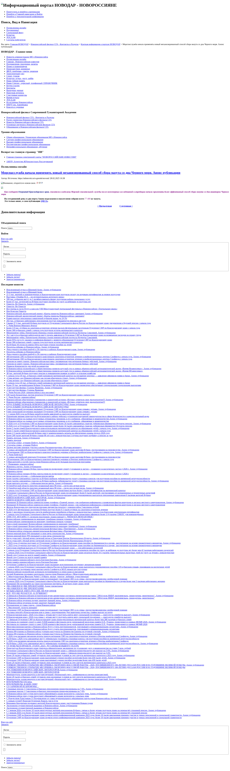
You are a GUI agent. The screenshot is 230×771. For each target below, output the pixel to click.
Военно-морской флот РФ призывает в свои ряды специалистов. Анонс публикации (44, 533)
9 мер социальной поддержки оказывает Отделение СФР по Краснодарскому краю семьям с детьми (51, 411)
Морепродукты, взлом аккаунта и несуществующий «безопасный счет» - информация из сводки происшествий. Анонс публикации (66, 679)
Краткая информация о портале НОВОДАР (100, 44)
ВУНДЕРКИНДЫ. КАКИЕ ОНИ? (22, 684)
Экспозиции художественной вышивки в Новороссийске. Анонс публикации (41, 705)
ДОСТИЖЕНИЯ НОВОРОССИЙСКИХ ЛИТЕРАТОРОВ (32, 672)
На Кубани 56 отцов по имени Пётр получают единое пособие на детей (39, 345)
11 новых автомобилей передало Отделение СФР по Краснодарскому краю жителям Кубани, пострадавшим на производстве (63, 457)
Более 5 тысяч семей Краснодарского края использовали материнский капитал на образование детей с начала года (58, 431)
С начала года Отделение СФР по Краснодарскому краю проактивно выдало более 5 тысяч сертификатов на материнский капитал (66, 490)
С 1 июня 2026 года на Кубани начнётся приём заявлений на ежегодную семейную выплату (48, 414)
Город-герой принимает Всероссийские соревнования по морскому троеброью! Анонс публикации (51, 526)
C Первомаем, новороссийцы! (20, 464)
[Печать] (39, 183)
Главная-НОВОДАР (19, 44)
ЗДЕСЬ (44, 201)
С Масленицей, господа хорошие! (21, 607)
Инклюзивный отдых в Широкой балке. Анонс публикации (33, 290)
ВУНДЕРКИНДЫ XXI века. (19, 682)
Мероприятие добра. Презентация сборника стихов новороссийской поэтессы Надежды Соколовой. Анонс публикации (61, 333)
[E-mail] (42, 183)
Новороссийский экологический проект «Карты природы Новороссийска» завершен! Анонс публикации (54, 313)
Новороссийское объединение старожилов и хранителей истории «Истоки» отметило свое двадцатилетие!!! (55, 402)
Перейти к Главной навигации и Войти (24, 14)
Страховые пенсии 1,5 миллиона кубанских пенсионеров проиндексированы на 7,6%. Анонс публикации (54, 689)
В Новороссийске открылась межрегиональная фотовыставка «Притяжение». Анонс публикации (50, 529)
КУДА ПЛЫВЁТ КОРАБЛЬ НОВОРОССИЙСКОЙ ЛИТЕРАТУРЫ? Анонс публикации (46, 404)
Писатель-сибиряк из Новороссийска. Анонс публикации (32, 347)
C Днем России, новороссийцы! (21, 397)
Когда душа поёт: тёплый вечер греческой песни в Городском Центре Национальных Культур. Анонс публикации (58, 538)
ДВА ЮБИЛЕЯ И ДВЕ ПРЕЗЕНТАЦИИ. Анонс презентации (34, 586)
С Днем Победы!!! (14, 454)
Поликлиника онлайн (16, 28)
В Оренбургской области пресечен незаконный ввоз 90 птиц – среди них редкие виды (45, 486)
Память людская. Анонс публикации (23, 438)
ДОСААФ (11, 37)
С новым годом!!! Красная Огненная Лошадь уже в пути (32, 701)
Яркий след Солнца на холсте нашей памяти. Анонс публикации (36, 555)
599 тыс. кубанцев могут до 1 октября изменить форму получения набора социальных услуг (48, 299)
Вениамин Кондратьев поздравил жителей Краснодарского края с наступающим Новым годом (49, 703)
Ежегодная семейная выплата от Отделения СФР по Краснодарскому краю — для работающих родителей (54, 548)
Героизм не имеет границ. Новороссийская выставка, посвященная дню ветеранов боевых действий (52, 364)
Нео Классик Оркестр (16, 311)
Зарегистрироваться (15, 279)
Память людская (13, 440)
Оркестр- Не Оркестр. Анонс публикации (25, 304)
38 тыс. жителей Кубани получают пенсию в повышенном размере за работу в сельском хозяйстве (51, 373)
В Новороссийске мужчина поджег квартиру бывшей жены (33, 603)
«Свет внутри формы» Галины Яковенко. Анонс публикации (34, 388)
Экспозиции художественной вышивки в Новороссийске (32, 708)
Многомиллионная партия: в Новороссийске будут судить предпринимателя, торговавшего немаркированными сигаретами (62, 629)
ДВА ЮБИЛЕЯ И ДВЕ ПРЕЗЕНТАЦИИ (25, 588)
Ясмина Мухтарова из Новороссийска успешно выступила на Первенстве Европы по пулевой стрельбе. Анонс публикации (63, 631)
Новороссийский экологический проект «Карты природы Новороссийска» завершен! (45, 316)
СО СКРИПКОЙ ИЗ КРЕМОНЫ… (22, 686)
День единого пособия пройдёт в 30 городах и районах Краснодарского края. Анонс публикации (50, 349)
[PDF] (37, 183)
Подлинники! (12, 30)
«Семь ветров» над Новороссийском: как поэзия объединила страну (37, 380)
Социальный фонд (14, 32)
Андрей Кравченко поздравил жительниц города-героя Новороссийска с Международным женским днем (54, 574)
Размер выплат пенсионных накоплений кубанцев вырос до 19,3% (36, 318)
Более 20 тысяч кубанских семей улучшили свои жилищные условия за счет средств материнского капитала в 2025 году (61, 662)
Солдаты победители (16, 40)
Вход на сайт (7, 239)
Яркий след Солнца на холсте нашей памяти (26, 557)
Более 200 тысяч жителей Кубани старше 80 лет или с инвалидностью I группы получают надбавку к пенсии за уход (59, 435)
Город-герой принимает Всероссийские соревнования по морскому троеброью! (42, 524)
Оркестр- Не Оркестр (16, 306)
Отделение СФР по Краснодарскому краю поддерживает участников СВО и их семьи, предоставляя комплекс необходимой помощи (66, 579)
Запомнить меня (13, 261)
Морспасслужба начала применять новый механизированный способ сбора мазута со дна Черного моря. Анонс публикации (90, 172)
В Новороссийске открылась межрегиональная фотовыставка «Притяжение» (41, 531)
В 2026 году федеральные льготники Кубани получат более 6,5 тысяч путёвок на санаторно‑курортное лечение (57, 509)
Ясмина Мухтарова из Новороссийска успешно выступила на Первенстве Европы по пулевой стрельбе (53, 634)
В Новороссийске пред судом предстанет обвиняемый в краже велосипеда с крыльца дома (47, 696)
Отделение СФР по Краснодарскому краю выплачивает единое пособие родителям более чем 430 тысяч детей (56, 660)
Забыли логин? (13, 277)
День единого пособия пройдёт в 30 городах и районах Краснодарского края (41, 354)
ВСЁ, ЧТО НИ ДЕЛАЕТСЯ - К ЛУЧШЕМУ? (26, 593)
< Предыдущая (104, 206)
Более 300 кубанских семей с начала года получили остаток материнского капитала (44, 330)
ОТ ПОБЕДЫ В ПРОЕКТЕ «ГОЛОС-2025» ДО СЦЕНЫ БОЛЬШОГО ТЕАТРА (42, 646)
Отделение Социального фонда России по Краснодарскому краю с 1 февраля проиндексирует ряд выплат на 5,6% (58, 653)
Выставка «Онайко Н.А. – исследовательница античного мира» (35, 297)
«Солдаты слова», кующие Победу (22, 445)
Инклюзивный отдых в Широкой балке (24, 292)
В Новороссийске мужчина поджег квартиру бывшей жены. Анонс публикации (43, 600)
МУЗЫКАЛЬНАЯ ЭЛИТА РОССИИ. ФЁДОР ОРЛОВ (31, 591)
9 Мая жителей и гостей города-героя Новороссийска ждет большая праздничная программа (48, 462)
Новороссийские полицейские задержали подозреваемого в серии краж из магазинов (45, 572)
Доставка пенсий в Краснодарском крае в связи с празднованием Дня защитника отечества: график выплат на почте (59, 612)
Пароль (6, 254)
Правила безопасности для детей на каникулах (27, 366)
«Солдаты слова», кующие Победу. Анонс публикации (31, 443)
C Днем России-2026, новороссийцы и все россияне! (30, 392)
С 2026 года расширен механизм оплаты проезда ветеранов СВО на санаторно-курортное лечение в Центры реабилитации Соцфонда (67, 641)
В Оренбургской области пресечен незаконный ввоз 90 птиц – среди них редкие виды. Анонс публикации (55, 488)
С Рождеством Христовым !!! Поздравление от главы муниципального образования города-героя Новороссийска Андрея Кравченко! (67, 698)
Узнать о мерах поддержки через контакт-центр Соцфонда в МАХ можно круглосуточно (46, 569)
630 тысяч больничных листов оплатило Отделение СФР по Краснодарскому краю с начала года (50, 395)
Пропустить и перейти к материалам (23, 12)
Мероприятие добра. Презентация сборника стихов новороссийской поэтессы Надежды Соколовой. (51, 337)
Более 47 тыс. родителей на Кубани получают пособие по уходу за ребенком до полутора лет (48, 302)
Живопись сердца (14, 471)
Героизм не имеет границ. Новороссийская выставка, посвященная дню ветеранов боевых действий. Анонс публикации (61, 361)
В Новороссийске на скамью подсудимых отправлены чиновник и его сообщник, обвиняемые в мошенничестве (57, 421)
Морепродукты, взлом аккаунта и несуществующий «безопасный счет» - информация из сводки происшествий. (57, 674)
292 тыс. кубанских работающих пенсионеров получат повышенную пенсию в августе (46, 321)
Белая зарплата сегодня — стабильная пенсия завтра (30, 476)
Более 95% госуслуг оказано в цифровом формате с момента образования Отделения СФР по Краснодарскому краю (59, 340)
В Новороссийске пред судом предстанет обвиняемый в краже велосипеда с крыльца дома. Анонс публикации (57, 694)
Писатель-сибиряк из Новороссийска (23, 352)
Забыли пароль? (13, 274)
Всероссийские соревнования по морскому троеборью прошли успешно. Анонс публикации (48, 519)
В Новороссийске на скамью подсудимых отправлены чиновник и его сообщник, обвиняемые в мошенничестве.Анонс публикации (66, 419)
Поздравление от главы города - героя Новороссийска (31, 605)
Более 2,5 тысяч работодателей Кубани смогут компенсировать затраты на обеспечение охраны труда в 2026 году (58, 433)
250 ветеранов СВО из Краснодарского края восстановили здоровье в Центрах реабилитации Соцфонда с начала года (60, 459)
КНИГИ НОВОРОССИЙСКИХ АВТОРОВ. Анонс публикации (35, 498)
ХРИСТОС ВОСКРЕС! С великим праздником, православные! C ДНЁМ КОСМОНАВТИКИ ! (49, 517)
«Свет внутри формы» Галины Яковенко (25, 390)
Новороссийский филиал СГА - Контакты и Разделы (55, 44)
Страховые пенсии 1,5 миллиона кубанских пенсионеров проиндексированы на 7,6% (45, 691)
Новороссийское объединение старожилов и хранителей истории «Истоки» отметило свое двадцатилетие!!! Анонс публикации (64, 400)
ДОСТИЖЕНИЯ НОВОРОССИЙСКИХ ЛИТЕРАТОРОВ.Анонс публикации (42, 670)
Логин (6, 246)
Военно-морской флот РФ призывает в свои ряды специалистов (35, 536)
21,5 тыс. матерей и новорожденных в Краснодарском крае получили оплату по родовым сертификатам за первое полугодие (63, 294)
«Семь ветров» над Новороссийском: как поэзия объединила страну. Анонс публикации (46, 378)
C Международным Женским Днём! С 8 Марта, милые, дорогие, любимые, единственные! (47, 576)
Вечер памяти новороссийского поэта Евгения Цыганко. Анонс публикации (41, 560)
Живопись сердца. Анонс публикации (23, 466)
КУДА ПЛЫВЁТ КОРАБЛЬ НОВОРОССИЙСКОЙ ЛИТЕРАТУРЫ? (37, 407)
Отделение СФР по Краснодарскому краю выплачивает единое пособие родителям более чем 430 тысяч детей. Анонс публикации (65, 658)
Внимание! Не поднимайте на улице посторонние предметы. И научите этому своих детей (47, 584)
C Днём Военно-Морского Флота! (21, 325)
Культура (10, 35)
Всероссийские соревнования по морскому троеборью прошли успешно (39, 521)
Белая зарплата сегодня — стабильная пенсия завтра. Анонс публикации (39, 483)
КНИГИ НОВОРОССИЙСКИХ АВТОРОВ (26, 500)
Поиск (4, 228)
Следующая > (126, 206)
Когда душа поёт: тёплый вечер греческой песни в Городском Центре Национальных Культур (48, 541)
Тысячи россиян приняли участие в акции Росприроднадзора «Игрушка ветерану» (44, 447)
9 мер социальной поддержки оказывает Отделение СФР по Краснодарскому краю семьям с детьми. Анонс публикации (61, 409)
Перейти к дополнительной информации (25, 16)
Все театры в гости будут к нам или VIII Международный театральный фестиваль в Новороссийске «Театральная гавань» (61, 309)
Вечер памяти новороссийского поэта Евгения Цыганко (32, 562)
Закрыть (5, 241)
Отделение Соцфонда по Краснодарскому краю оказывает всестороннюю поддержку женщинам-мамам (53, 564)
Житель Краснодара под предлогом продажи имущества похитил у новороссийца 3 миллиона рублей (52, 507)
